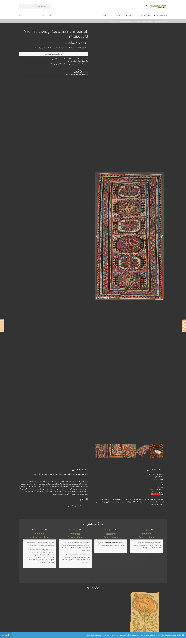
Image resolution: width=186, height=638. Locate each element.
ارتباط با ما (119, 15)
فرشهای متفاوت (78, 74)
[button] (95, 580)
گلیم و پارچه (69, 74)
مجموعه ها (158, 21)
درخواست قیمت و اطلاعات (53, 54)
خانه (163, 21)
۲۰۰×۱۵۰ (152, 489)
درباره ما (131, 15)
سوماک (144, 21)
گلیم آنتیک (150, 21)
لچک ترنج (157, 479)
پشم (159, 484)
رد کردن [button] (4, 635)
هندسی (158, 482)
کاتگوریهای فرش (145, 15)
